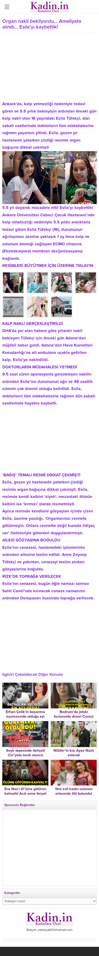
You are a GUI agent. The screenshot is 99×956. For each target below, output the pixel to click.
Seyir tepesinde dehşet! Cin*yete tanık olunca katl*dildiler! (25, 755)
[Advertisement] (49, 68)
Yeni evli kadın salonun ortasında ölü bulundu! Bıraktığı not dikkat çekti (73, 793)
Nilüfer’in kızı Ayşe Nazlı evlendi (73, 752)
